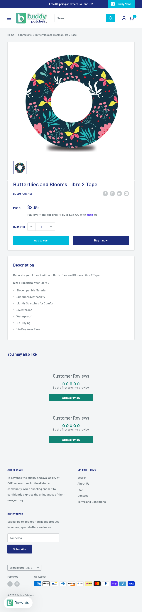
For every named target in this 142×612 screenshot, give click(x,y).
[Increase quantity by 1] (51, 226)
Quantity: (19, 226)
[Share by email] (126, 193)
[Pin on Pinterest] (112, 193)
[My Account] (124, 18)
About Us (83, 483)
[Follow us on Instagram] (17, 584)
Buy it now (101, 240)
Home (10, 34)
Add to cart (41, 240)
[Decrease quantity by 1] (31, 226)
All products (25, 34)
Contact (82, 495)
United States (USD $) (21, 567)
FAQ (79, 489)
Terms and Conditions (91, 501)
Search (82, 477)
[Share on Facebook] (105, 193)
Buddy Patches (22, 193)
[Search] (110, 18)
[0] (131, 18)
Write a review (71, 397)
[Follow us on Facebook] (10, 584)
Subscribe (19, 549)
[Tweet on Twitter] (119, 193)
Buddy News (124, 4)
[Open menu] (9, 18)
